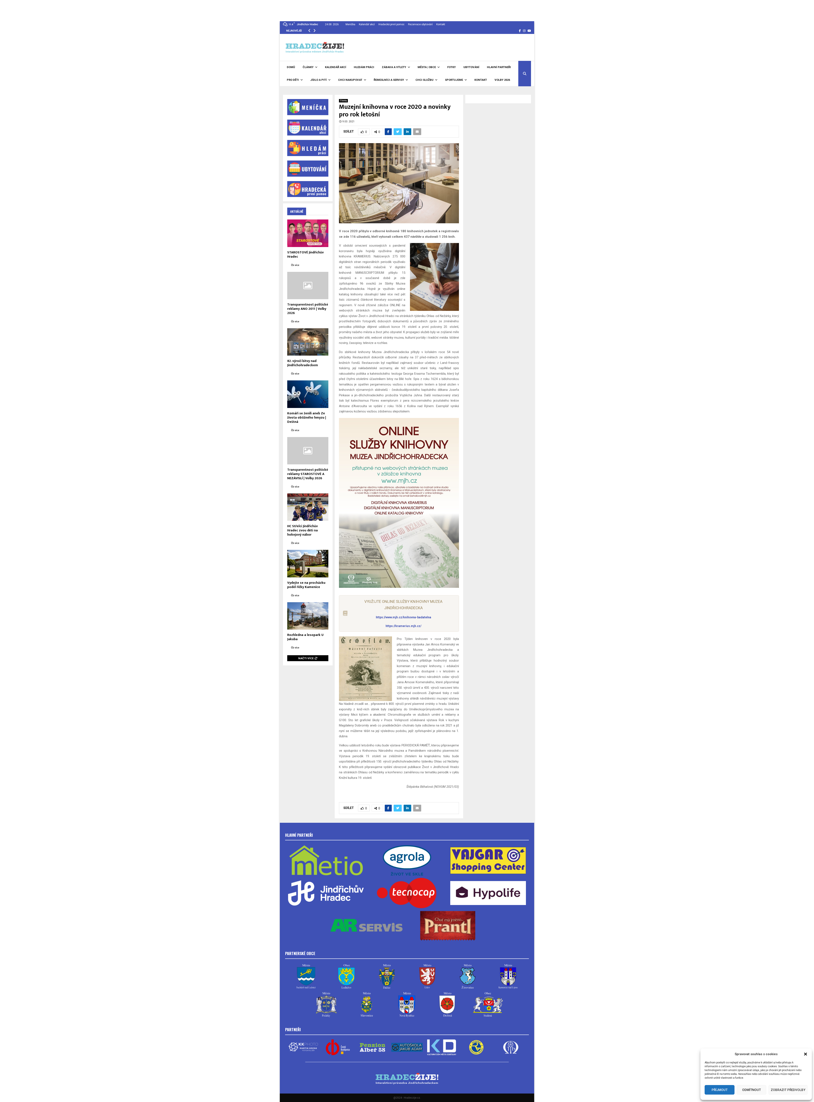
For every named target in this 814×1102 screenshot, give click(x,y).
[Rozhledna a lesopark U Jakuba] (307, 616)
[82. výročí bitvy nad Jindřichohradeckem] (307, 342)
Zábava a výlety (394, 67)
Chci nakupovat (350, 79)
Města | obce (427, 67)
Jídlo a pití (318, 79)
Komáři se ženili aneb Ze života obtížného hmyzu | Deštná (306, 418)
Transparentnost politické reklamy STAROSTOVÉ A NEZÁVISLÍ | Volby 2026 (307, 474)
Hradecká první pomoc (391, 24)
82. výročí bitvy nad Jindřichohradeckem (302, 363)
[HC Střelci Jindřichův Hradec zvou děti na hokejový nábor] (307, 507)
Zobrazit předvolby (788, 1090)
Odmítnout (751, 1090)
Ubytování (471, 67)
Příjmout (720, 1090)
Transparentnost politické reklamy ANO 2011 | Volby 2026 (307, 309)
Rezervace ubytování (420, 24)
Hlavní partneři (499, 67)
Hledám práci (364, 67)
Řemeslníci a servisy (389, 79)
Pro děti (293, 79)
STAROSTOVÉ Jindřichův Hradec (305, 255)
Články (308, 67)
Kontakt (440, 24)
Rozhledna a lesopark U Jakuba (305, 637)
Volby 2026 (502, 79)
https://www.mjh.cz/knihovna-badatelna (403, 617)
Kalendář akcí (367, 24)
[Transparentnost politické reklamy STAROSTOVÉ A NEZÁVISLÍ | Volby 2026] (307, 450)
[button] (805, 1054)
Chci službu (424, 79)
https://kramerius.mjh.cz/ (403, 626)
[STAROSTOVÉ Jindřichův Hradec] (307, 233)
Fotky (451, 67)
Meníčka (350, 24)
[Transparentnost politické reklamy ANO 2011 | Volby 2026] (307, 285)
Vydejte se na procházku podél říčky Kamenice (306, 585)
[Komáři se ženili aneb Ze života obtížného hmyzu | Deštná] (307, 394)
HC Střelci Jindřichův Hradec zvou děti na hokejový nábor (302, 530)
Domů (291, 67)
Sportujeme (454, 79)
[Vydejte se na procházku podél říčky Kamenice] (307, 563)
